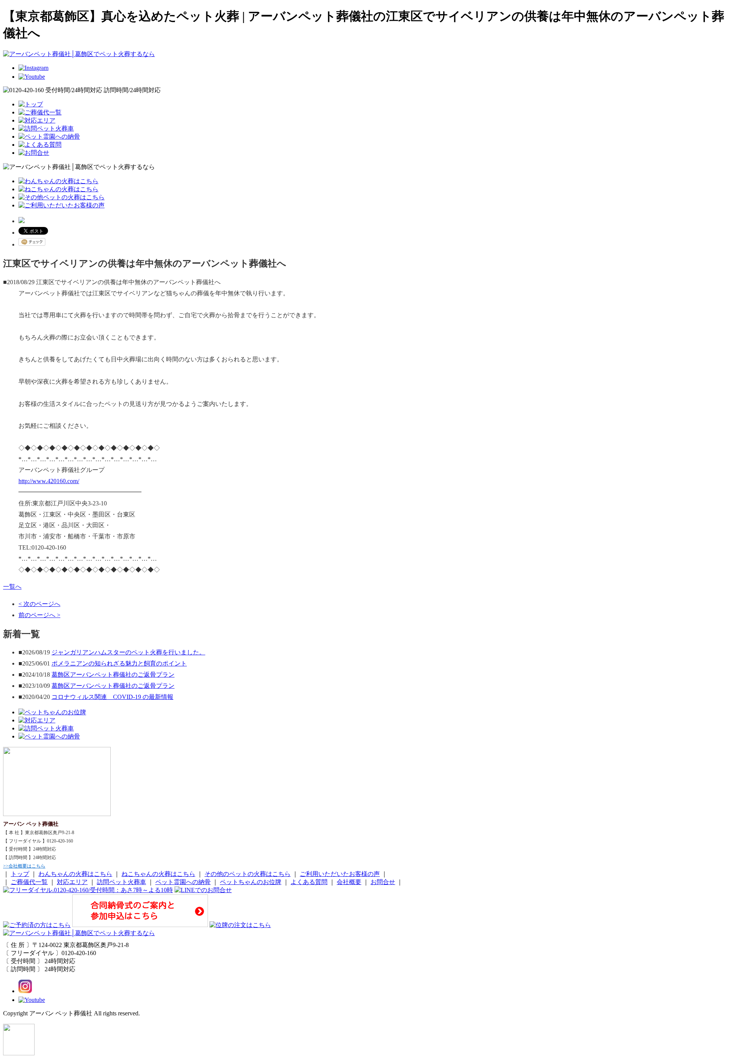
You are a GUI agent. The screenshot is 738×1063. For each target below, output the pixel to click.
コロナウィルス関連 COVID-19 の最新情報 (112, 697)
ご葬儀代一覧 (29, 882)
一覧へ (12, 586)
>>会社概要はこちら (24, 866)
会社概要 (349, 882)
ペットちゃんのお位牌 (250, 882)
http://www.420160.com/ (48, 481)
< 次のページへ (39, 604)
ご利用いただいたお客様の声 (340, 874)
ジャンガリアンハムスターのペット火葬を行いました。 (128, 652)
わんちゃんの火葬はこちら (75, 874)
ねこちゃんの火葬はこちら (158, 874)
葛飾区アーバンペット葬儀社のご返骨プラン (113, 674)
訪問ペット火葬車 (121, 882)
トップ (20, 874)
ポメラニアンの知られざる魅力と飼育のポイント (119, 663)
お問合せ (383, 882)
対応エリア (72, 882)
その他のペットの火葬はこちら (247, 874)
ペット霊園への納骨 (183, 882)
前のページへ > (39, 615)
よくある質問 (309, 882)
